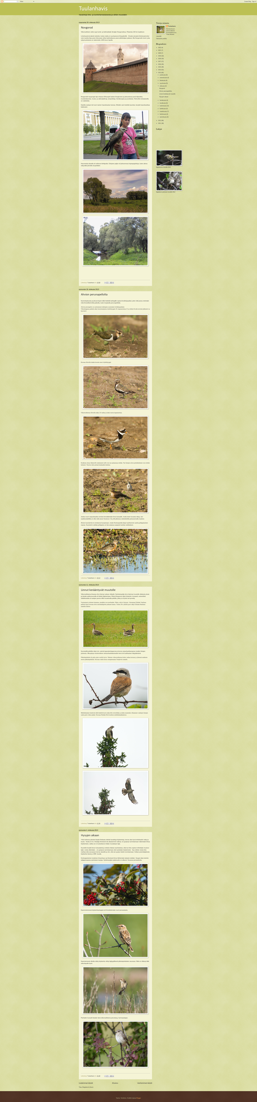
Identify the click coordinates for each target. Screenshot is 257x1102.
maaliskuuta (163, 111)
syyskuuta (163, 83)
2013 (159, 72)
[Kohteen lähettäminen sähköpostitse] (105, 283)
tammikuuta (163, 117)
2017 (159, 61)
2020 (159, 53)
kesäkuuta (163, 103)
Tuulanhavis (93, 9)
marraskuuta (163, 77)
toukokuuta (163, 106)
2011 (159, 123)
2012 (159, 120)
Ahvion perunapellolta (94, 294)
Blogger (138, 1098)
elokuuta (162, 86)
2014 (159, 70)
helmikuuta (163, 114)
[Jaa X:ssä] (109, 283)
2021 (159, 50)
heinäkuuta (163, 100)
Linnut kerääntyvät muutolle (98, 590)
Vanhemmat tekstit (144, 1083)
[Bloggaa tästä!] (107, 283)
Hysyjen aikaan (90, 835)
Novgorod (87, 27)
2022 (159, 47)
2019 (159, 56)
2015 (159, 67)
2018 (159, 58)
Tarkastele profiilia (161, 38)
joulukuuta (163, 75)
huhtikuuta (163, 108)
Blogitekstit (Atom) (87, 1087)
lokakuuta (163, 80)
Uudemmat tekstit (86, 1083)
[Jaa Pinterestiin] (113, 283)
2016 (159, 64)
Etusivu (115, 1083)
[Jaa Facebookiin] (111, 283)
